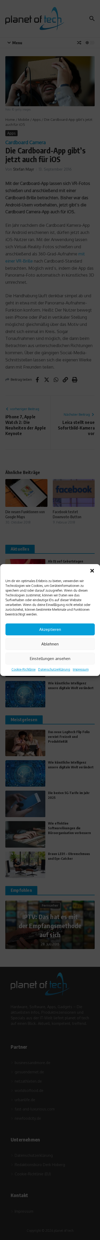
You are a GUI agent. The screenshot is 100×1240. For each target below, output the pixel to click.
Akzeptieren (50, 629)
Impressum (81, 669)
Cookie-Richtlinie (23, 669)
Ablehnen (50, 643)
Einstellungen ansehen (50, 658)
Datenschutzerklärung (54, 669)
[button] (92, 570)
